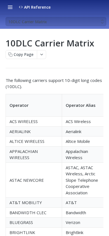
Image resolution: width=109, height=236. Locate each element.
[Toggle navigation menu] (10, 7)
